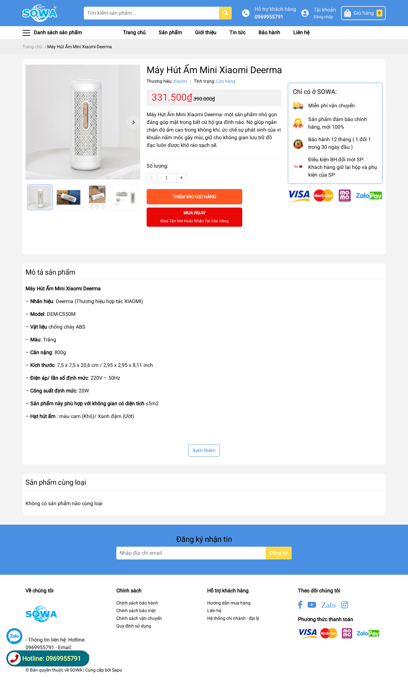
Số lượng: (157, 166)
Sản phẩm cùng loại (56, 482)
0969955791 (269, 17)
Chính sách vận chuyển (139, 618)
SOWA (76, 669)
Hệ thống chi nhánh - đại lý (233, 618)
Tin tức (237, 32)
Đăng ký (278, 553)
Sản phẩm (170, 32)
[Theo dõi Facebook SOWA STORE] (300, 605)
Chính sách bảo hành (137, 602)
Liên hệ (301, 32)
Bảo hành (269, 32)
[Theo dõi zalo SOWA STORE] (328, 605)
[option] (83, 122)
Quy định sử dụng (133, 625)
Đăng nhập (323, 16)
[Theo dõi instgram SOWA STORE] (344, 605)
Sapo (117, 669)
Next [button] (133, 122)
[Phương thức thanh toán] (335, 196)
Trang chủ (134, 32)
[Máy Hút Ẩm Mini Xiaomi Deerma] (83, 122)
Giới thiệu (205, 32)
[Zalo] (14, 636)
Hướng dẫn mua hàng (229, 602)
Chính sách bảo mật (136, 610)
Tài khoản (325, 10)
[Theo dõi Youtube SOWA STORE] (311, 605)
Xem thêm (204, 450)
